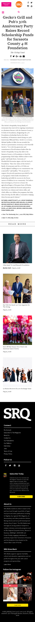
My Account (7, 430)
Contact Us (7, 438)
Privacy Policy (8, 454)
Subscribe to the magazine (12, 432)
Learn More (7, 564)
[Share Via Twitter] (14, 56)
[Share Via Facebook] (10, 56)
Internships (7, 446)
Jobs (5, 448)
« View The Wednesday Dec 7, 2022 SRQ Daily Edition (17, 214)
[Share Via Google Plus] (17, 56)
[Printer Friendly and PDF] (20, 56)
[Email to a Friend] (24, 56)
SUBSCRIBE (21, 496)
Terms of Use (8, 451)
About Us (6, 435)
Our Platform (7, 443)
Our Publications (9, 440)
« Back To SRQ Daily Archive (9, 218)
